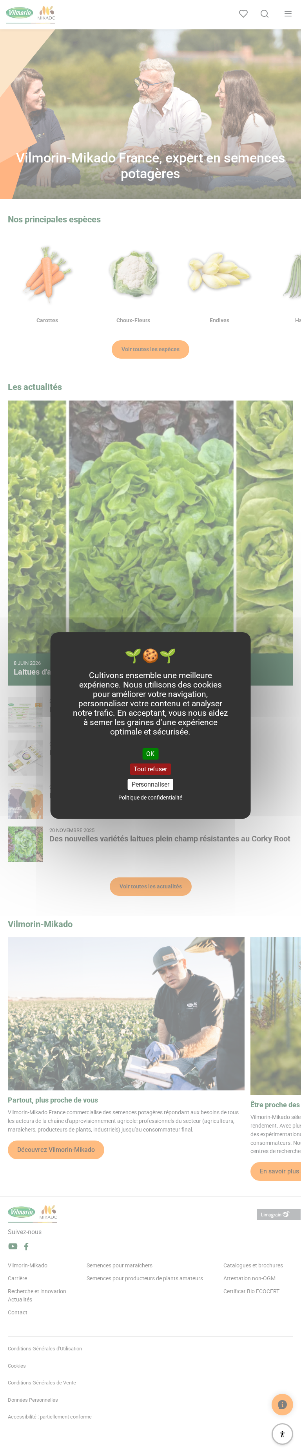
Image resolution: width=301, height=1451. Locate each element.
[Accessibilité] (282, 1434)
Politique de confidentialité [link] (150, 797)
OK (150, 753)
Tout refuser (150, 769)
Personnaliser (150, 784)
